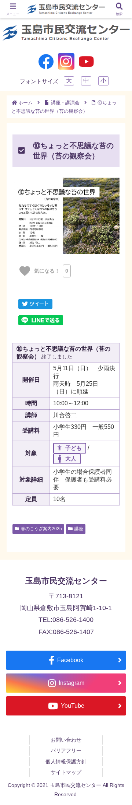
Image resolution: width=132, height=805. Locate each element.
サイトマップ (66, 772)
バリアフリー (66, 750)
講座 (78, 528)
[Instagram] (66, 61)
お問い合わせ (66, 740)
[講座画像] (66, 216)
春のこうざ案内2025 (41, 528)
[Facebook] (46, 61)
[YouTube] (86, 61)
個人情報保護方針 (66, 761)
